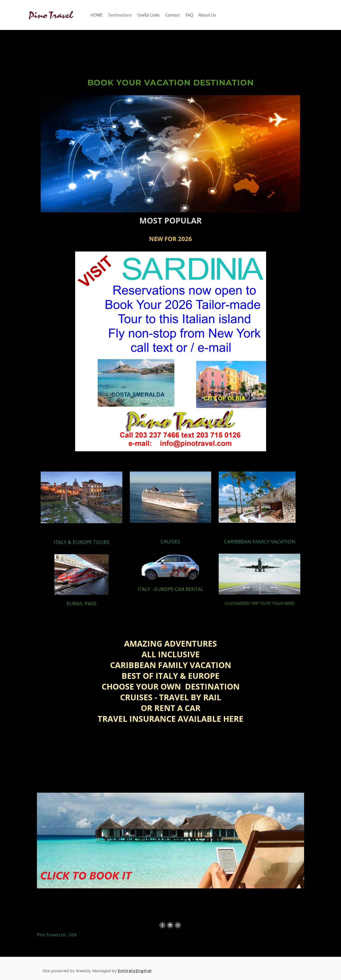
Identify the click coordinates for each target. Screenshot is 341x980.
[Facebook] (162, 925)
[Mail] (178, 925)
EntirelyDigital (135, 971)
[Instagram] (170, 925)
